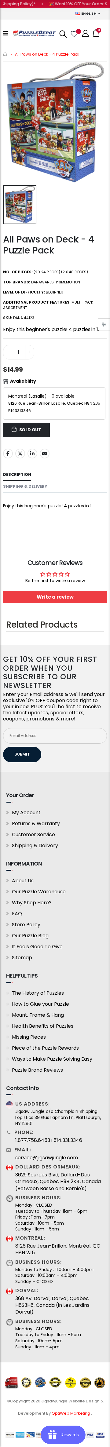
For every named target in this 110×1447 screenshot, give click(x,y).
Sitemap (22, 957)
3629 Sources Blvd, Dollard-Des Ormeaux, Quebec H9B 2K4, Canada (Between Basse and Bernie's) (58, 1182)
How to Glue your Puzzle (40, 1004)
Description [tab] (17, 474)
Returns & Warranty (36, 823)
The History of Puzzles (38, 993)
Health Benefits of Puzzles (42, 1026)
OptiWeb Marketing (71, 1413)
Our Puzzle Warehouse (39, 891)
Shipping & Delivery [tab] (25, 486)
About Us (23, 880)
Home (5, 54)
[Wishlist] (73, 33)
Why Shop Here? (32, 902)
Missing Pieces (29, 1037)
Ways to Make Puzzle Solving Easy (52, 1058)
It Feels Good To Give (37, 946)
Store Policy (26, 924)
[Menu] (5, 33)
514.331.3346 (67, 1140)
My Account (26, 812)
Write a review (55, 596)
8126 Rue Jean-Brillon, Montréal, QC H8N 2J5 (57, 1249)
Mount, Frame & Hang (38, 1015)
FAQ (17, 913)
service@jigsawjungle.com (46, 1157)
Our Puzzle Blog (30, 935)
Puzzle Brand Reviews (37, 1069)
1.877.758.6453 (32, 1140)
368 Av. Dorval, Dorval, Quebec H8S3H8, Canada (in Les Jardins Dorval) (52, 1305)
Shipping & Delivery (35, 845)
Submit (22, 754)
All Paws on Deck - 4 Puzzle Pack (48, 245)
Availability (23, 381)
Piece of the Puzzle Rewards (45, 1048)
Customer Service (33, 834)
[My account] (85, 33)
